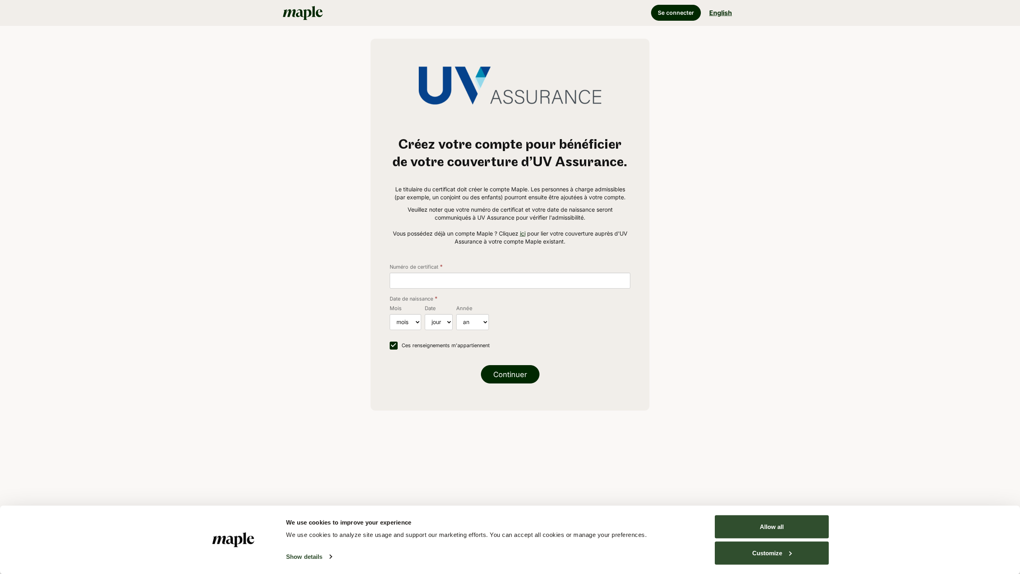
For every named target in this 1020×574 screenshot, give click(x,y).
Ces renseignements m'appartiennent (446, 345)
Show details (304, 556)
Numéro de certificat (414, 267)
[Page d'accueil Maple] (354, 13)
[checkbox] (394, 346)
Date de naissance (411, 299)
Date (430, 308)
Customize (767, 552)
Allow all (772, 526)
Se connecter (676, 12)
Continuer (510, 374)
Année (464, 308)
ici (523, 233)
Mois (396, 308)
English (720, 13)
